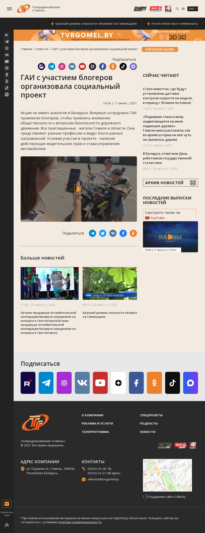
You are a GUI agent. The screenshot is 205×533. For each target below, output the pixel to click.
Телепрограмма (95, 432)
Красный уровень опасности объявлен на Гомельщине (86, 23)
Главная (26, 49)
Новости (42, 49)
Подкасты (149, 423)
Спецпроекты (151, 415)
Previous (173, 250)
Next (176, 250)
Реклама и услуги (97, 423)
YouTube (157, 218)
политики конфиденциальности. (80, 522)
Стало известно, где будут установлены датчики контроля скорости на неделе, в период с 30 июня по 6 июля (168, 96)
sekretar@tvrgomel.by (103, 479)
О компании (92, 415)
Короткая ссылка (160, 49)
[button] (132, 284)
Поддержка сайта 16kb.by (167, 497)
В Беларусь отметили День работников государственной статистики (167, 158)
